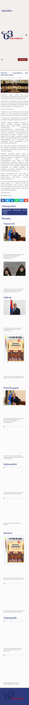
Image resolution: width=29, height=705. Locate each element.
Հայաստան (9, 223)
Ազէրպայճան (10, 464)
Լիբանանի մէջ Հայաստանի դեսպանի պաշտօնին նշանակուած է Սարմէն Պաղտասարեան (12, 329)
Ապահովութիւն (15, 77)
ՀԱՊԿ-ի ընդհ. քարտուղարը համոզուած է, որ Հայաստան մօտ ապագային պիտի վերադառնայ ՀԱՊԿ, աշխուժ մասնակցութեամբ (14, 256)
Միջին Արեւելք (4, 77)
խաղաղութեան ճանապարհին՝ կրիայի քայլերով (14, 210)
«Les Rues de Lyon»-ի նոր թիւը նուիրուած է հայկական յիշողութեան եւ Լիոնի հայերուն (14, 377)
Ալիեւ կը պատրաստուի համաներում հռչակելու (12, 523)
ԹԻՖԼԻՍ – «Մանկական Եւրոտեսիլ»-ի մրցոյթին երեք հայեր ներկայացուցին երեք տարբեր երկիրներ (14, 457)
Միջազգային (10, 617)
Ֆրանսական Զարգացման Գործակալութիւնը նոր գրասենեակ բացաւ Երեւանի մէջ (14, 611)
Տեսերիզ (6, 218)
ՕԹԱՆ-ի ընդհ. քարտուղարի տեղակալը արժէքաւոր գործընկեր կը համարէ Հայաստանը (13, 650)
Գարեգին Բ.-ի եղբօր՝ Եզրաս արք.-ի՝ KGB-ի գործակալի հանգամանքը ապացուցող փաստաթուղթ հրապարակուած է (14, 290)
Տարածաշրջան (11, 387)
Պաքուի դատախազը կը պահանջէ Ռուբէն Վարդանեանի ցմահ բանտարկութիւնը (13, 493)
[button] (26, 35)
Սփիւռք (9, 77)
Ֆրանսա (8, 532)
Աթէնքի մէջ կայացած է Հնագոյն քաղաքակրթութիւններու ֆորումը (11, 683)
